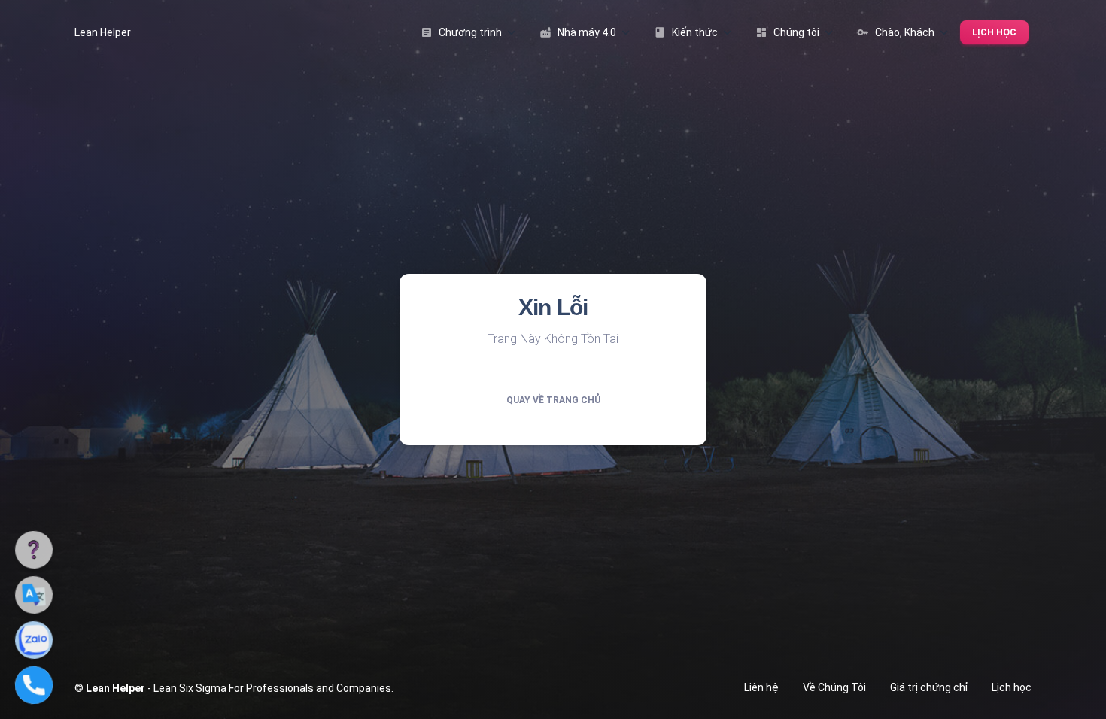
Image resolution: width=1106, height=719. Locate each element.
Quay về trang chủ (553, 400)
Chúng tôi (787, 32)
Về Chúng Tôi (834, 687)
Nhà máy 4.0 (577, 32)
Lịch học (994, 32)
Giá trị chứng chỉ (929, 687)
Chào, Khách (895, 32)
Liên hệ (761, 687)
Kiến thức (686, 32)
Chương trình (461, 32)
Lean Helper (102, 32)
